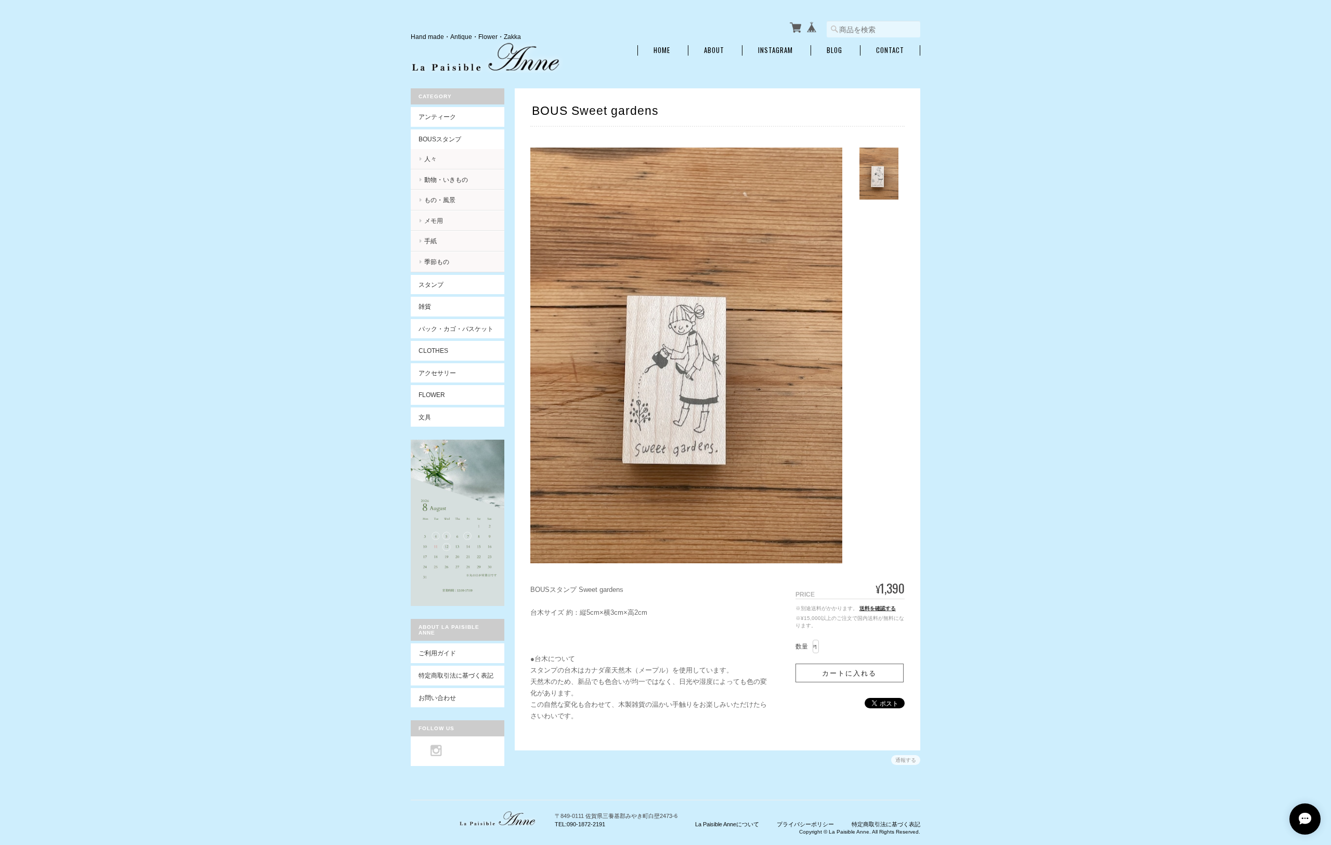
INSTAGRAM (775, 50)
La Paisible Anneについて (727, 824)
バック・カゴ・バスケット (461, 328)
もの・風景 (439, 199)
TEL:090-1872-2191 (580, 824)
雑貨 (425, 306)
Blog (834, 50)
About (714, 50)
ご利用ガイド (437, 653)
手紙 (430, 240)
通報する (905, 760)
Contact (890, 50)
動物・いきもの (446, 179)
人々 (430, 158)
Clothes (433, 350)
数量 (801, 646)
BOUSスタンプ (440, 139)
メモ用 (433, 220)
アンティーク (437, 116)
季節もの (436, 261)
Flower (432, 394)
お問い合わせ (437, 697)
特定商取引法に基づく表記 (456, 675)
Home (662, 50)
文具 (425, 417)
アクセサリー (437, 372)
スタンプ (431, 284)
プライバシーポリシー (805, 824)
